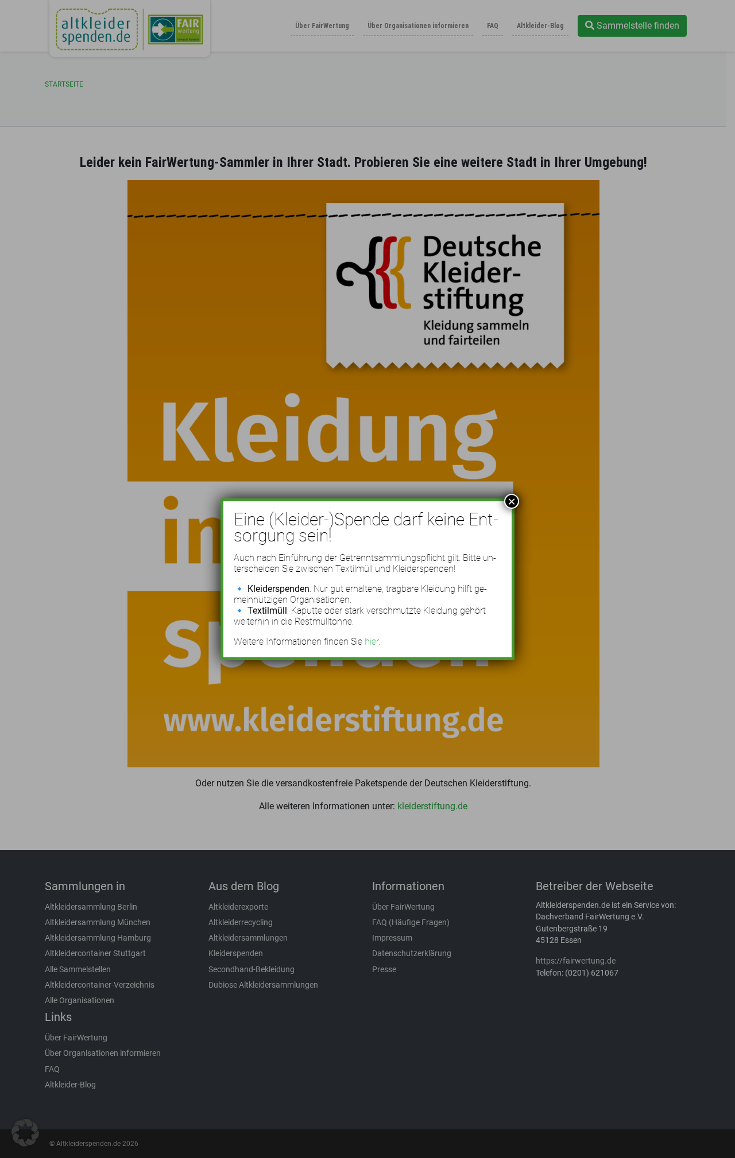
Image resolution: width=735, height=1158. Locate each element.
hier (371, 641)
